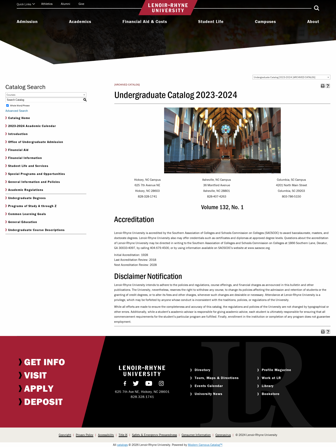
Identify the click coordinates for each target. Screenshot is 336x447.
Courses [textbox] (11, 94)
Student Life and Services (28, 166)
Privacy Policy (84, 435)
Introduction (18, 134)
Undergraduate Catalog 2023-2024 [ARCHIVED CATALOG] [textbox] (284, 77)
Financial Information (25, 158)
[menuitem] (27, 22)
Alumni (65, 4)
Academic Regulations (25, 190)
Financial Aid (18, 150)
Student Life (211, 22)
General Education (22, 222)
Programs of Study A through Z (32, 206)
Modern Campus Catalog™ (205, 445)
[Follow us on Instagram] (161, 384)
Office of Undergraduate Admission (35, 142)
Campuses (265, 22)
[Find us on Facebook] (125, 384)
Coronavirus (223, 435)
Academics (80, 22)
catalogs (122, 445)
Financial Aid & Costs (144, 22)
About (313, 22)
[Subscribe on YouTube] (148, 384)
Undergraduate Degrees (27, 198)
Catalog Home (19, 118)
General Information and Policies (34, 182)
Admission (27, 22)
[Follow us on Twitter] (136, 384)
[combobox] (291, 77)
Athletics (46, 4)
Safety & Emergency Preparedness (154, 435)
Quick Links (24, 4)
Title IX (123, 435)
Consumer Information (196, 435)
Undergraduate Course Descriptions (36, 230)
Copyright (65, 435)
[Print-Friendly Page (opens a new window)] (323, 86)
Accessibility (106, 435)
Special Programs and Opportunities (36, 174)
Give (81, 4)
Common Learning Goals (27, 214)
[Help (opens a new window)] (328, 86)
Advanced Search (16, 111)
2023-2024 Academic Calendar (32, 126)
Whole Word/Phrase (20, 105)
